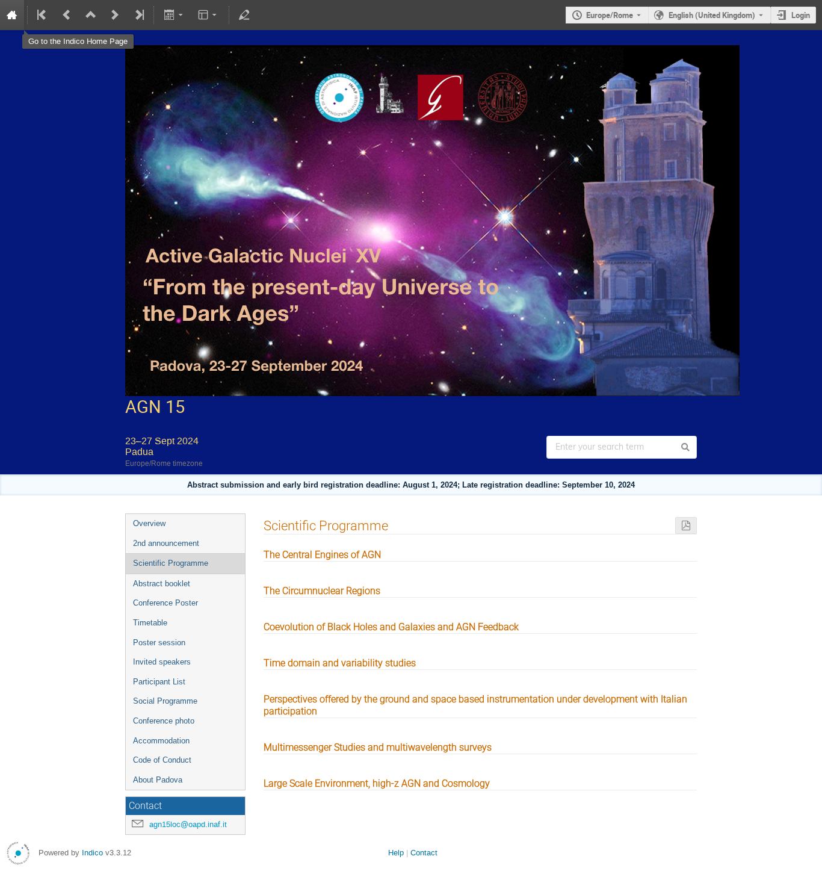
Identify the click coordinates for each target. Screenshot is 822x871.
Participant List (159, 681)
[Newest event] (138, 15)
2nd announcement (166, 543)
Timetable (150, 622)
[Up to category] (91, 15)
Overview (149, 523)
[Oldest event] (43, 15)
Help (396, 853)
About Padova (157, 779)
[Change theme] (208, 15)
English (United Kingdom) (712, 15)
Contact (423, 853)
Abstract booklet (161, 583)
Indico (92, 853)
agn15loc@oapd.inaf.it (188, 824)
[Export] (174, 15)
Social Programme (165, 700)
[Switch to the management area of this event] (244, 15)
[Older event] (67, 15)
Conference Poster (165, 602)
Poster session (159, 642)
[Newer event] (115, 15)
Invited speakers (162, 661)
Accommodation (161, 740)
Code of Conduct (162, 759)
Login (800, 15)
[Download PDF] (686, 526)
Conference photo (163, 720)
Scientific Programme (170, 563)
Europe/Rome (609, 15)
